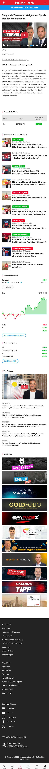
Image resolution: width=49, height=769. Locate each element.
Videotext (6, 647)
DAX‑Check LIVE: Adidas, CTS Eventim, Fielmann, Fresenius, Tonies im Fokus (21, 416)
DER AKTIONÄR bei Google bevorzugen (15, 60)
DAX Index (5, 280)
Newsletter (6, 670)
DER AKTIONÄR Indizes (11, 685)
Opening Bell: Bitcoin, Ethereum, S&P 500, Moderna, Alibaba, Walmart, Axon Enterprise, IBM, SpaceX (23, 435)
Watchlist (8, 287)
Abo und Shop (7, 689)
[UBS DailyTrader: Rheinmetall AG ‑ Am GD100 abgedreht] (24, 196)
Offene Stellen (7, 651)
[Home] (28, 766)
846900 (4, 283)
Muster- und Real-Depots (12, 681)
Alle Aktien (6, 663)
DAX (4, 50)
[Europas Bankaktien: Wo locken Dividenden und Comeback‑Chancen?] (24, 238)
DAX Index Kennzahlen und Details (13, 335)
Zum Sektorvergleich (10, 361)
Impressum (6, 628)
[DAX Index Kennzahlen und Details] (24, 308)
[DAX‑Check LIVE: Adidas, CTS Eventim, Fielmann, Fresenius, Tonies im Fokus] (24, 170)
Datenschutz (7, 636)
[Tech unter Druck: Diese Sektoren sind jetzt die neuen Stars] (24, 252)
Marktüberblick (8, 678)
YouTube (11, 713)
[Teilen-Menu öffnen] (37, 766)
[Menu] (46, 2)
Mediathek (6, 667)
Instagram (12, 717)
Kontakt (11, 708)
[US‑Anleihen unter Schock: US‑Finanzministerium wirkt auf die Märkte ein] (24, 224)
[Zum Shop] (12, 766)
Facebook (11, 722)
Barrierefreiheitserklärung (12, 639)
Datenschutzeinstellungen (12, 643)
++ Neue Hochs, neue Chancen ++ (24, 7)
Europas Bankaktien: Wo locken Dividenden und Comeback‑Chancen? (21, 444)
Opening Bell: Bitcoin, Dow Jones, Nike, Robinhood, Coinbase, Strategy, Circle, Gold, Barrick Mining (22, 407)
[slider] (13, 45)
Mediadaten (6, 624)
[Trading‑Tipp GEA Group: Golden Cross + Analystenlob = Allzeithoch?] (24, 156)
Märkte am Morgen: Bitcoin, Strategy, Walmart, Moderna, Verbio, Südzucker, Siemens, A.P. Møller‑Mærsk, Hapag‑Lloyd (24, 425)
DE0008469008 (15, 283)
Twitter (10, 726)
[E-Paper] (20, 766)
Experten (5, 674)
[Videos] (4, 766)
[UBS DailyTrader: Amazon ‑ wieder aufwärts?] (24, 265)
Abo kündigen (7, 655)
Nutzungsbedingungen (11, 632)
